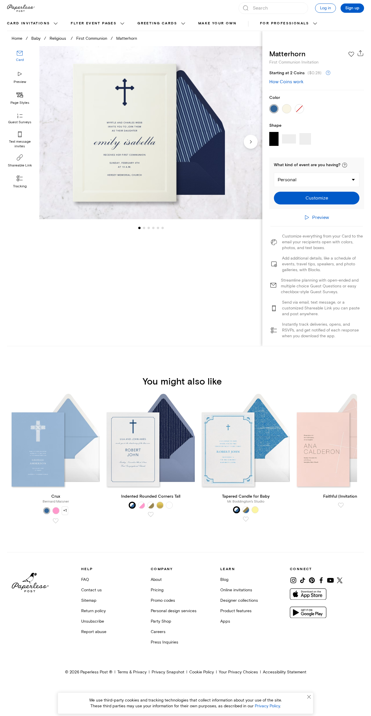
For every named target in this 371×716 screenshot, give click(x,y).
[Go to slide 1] (139, 228)
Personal (287, 180)
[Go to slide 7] (162, 228)
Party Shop (161, 621)
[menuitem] (33, 24)
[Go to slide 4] (149, 228)
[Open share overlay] (360, 53)
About (156, 579)
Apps (225, 621)
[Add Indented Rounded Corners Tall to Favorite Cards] (150, 514)
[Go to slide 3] (144, 228)
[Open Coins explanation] (328, 73)
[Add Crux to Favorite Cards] (55, 520)
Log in (325, 8)
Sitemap (89, 600)
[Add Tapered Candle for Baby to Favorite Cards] (245, 519)
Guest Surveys (19, 122)
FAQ (85, 579)
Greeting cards (157, 23)
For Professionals (284, 23)
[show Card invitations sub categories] (55, 24)
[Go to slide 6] (158, 228)
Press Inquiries (164, 642)
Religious (58, 38)
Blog (224, 579)
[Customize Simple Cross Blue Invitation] (151, 133)
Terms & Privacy (132, 672)
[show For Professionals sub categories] (315, 24)
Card (20, 60)
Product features (236, 610)
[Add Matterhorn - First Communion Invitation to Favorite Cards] (351, 54)
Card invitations (28, 23)
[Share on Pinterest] (311, 580)
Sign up (352, 8)
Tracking (20, 186)
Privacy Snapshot (168, 672)
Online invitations (236, 590)
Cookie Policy (201, 672)
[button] (345, 165)
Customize (316, 198)
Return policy (93, 610)
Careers (158, 631)
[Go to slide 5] (153, 228)
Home (17, 38)
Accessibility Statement (284, 672)
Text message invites (20, 143)
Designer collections (239, 600)
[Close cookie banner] (308, 696)
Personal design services (174, 610)
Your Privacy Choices (238, 672)
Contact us (91, 590)
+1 (65, 510)
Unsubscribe (92, 621)
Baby (36, 38)
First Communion (91, 38)
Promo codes (163, 600)
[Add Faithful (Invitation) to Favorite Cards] (340, 505)
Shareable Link (20, 165)
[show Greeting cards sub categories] (183, 24)
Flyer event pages (94, 23)
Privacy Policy (267, 706)
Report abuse (93, 631)
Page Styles (19, 103)
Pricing (157, 590)
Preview (20, 82)
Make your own (217, 23)
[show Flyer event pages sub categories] (122, 24)
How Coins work (286, 82)
